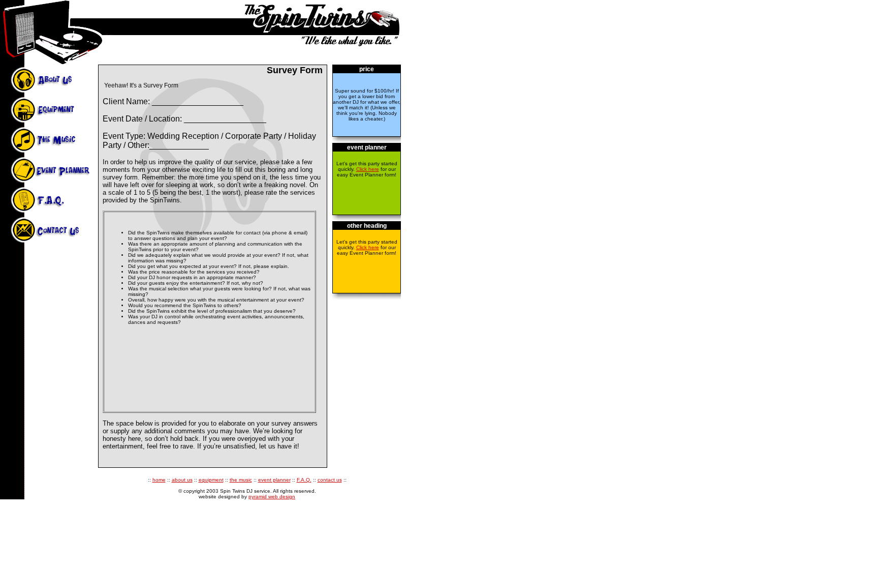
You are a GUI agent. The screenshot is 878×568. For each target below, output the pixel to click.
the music (241, 480)
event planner (274, 480)
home (159, 480)
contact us (330, 480)
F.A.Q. (304, 480)
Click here (367, 169)
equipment (211, 480)
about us (182, 480)
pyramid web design (271, 496)
